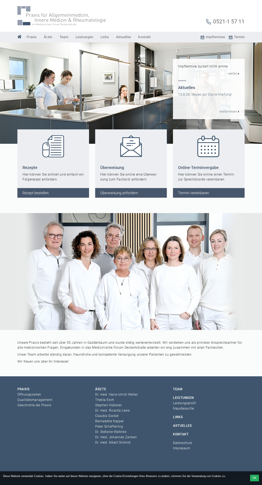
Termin (239, 37)
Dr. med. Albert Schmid (113, 442)
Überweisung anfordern (119, 193)
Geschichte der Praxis (34, 405)
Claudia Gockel (107, 416)
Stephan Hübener (108, 405)
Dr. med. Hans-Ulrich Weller (116, 394)
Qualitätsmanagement (34, 400)
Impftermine (215, 37)
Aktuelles (123, 37)
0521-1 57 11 (228, 21)
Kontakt (144, 37)
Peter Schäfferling (109, 426)
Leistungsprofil (184, 403)
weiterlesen (228, 111)
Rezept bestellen (36, 193)
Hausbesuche (183, 408)
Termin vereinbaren (193, 193)
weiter (232, 73)
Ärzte (48, 37)
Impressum (181, 448)
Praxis (32, 37)
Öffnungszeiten (29, 394)
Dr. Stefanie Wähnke (110, 432)
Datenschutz (182, 443)
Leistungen (84, 37)
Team (64, 37)
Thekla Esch (104, 400)
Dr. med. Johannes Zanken (116, 437)
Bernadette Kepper (109, 421)
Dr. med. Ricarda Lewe (112, 410)
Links (105, 37)
